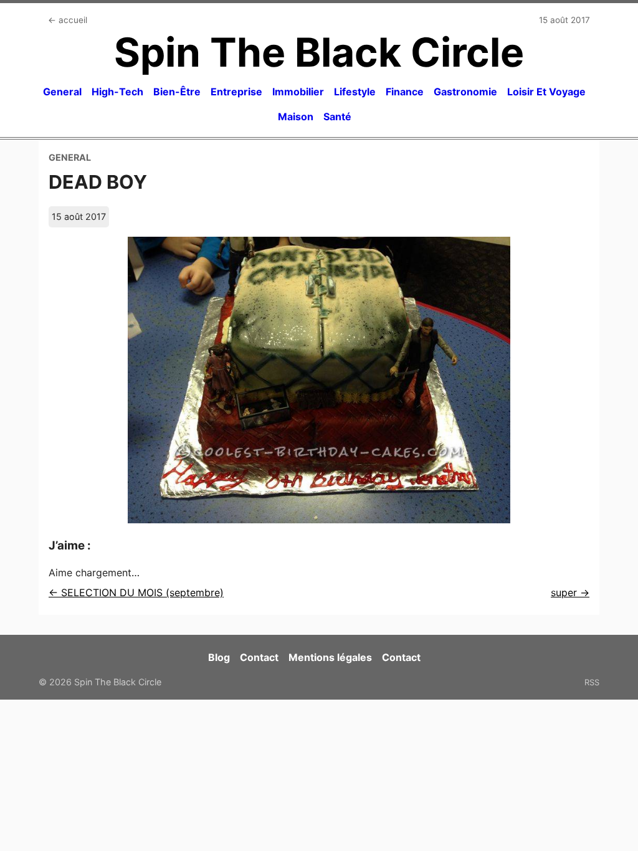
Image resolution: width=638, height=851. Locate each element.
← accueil (67, 20)
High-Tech (117, 91)
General (62, 91)
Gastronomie (465, 91)
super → (570, 592)
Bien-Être (177, 91)
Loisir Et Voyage (546, 91)
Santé (337, 116)
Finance (405, 91)
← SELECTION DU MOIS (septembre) (136, 592)
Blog (219, 657)
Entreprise (236, 91)
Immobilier (298, 91)
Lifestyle (355, 91)
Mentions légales (330, 657)
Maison (295, 116)
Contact (259, 657)
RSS (591, 682)
